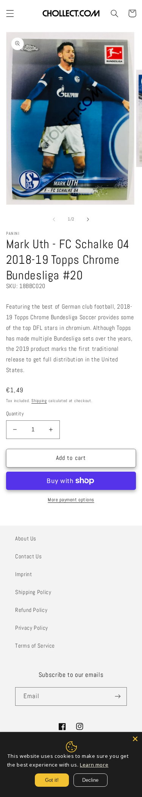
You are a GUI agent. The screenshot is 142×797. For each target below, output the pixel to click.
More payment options (71, 500)
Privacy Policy (31, 627)
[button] (10, 13)
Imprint (23, 574)
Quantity (15, 413)
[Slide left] (53, 219)
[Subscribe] (117, 696)
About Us (25, 538)
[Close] (135, 739)
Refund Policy (31, 610)
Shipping (39, 400)
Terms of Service (35, 645)
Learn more (94, 764)
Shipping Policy (33, 592)
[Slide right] (88, 219)
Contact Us (28, 556)
